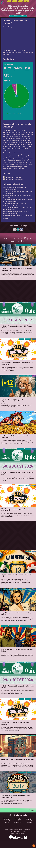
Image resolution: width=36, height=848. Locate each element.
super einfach (33, 735)
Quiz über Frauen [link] (14, 589)
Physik (10, 15)
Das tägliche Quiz (21, 302)
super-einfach (24, 15)
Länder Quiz (29, 818)
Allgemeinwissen (28, 302)
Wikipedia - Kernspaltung (14, 179)
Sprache (27, 735)
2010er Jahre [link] (23, 772)
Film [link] (9, 589)
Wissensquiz (7, 819)
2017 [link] (19, 772)
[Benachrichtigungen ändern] (33, 845)
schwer (34, 375)
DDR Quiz (29, 822)
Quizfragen (22, 339)
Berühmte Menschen (28, 589)
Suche (8, 1)
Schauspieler (21, 589)
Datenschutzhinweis (16, 831)
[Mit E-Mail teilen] (18, 230)
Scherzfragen (17, 821)
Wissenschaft (16, 15)
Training (20, 1)
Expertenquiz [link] (29, 375)
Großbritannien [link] (32, 627)
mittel (34, 589)
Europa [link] (34, 591)
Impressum (27, 829)
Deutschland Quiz (29, 821)
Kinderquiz (7, 822)
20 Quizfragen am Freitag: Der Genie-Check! (17, 215)
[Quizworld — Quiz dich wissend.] (3, 3)
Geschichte (29, 772)
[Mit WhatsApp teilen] (14, 230)
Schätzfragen (18, 819)
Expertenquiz (7, 821)
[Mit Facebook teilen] (21, 230)
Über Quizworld (9, 829)
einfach (33, 302)
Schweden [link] (29, 591)
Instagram (22, 833)
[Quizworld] (18, 841)
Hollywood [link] (5, 589)
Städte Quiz (29, 819)
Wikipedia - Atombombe (14, 177)
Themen (14, 1)
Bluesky (12, 833)
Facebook (17, 833)
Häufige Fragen (18, 829)
